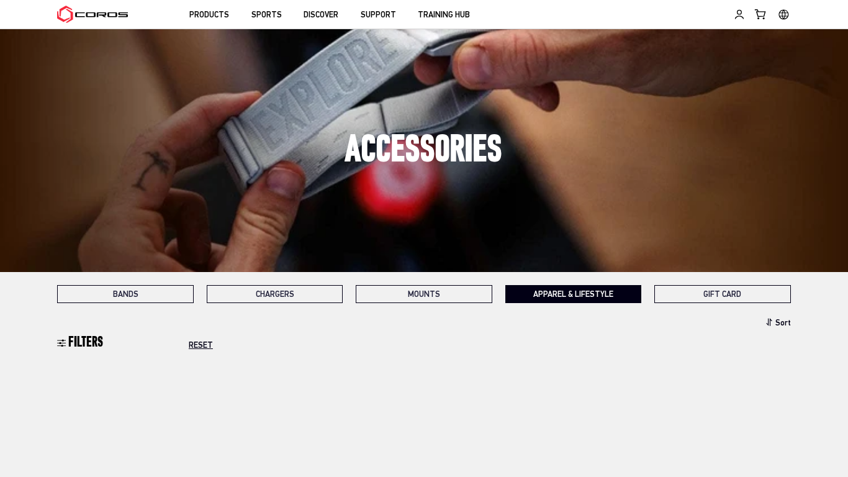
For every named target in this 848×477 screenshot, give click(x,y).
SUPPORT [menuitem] (378, 15)
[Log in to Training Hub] (739, 14)
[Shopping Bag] (760, 14)
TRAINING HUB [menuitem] (444, 15)
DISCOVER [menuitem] (321, 15)
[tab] (125, 294)
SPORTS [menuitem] (266, 15)
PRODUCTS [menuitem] (209, 15)
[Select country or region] (784, 14)
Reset (201, 346)
